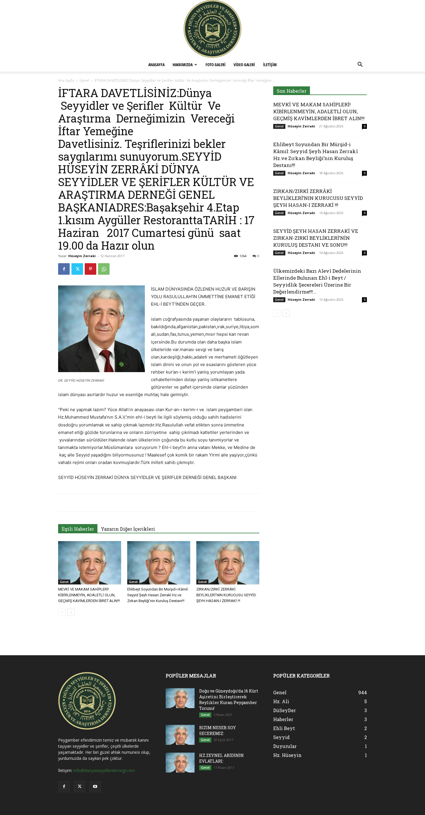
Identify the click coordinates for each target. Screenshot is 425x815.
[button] (360, 65)
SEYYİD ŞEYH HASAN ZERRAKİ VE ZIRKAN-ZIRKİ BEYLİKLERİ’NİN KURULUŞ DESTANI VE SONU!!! (315, 238)
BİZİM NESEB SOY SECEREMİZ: (217, 730)
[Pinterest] (90, 269)
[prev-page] (61, 612)
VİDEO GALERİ (244, 64)
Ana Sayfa (66, 80)
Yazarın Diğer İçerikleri (128, 529)
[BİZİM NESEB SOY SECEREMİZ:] (180, 735)
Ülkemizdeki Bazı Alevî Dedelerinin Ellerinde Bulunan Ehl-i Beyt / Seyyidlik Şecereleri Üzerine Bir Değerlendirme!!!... (317, 281)
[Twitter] (77, 269)
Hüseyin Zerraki (82, 256)
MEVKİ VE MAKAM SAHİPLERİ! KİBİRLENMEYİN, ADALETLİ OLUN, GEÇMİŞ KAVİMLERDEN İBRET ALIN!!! (89, 595)
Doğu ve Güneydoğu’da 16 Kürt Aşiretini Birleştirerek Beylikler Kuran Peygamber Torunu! (228, 699)
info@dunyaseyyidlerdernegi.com (104, 770)
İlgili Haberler (78, 529)
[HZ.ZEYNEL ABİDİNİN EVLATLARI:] (180, 763)
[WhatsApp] (104, 269)
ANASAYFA (156, 64)
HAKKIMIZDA (183, 64)
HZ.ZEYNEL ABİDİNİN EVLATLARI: (221, 758)
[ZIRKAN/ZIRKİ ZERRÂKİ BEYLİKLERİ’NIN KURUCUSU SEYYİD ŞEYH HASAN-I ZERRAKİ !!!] (227, 562)
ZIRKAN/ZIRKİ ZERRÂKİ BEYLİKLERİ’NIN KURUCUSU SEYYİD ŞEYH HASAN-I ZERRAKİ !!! (226, 595)
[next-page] (71, 612)
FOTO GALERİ (216, 64)
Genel (84, 80)
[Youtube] (95, 786)
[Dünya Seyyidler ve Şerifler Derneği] (212, 29)
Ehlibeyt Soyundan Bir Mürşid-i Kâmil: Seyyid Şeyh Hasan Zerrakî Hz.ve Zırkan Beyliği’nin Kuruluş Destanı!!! (158, 595)
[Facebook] (64, 269)
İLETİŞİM (270, 64)
